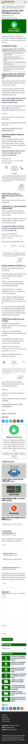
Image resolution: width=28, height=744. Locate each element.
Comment (4, 597)
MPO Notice (10, 6)
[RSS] (21, 708)
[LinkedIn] (21, 421)
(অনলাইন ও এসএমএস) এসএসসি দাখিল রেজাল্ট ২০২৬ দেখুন (18, 693)
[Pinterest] (14, 421)
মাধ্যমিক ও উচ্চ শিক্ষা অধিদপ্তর (9, 413)
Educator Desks (8, 554)
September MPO (6, 524)
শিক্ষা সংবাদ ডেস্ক (10, 16)
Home (4, 6)
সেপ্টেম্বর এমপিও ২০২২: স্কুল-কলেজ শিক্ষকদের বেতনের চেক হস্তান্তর (14, 63)
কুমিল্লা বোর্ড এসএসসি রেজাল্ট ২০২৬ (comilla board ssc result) (18, 670)
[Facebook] (3, 421)
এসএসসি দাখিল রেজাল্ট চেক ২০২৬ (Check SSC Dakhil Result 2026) (18, 687)
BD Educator (10, 736)
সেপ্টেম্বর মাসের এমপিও (17, 524)
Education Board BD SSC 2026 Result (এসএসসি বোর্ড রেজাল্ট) (18, 699)
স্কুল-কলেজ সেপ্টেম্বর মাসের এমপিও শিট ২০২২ (14, 66)
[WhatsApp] (10, 421)
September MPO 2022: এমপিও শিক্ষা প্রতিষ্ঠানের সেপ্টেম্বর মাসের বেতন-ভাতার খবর (14, 50)
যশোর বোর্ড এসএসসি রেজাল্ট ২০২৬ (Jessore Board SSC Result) (18, 658)
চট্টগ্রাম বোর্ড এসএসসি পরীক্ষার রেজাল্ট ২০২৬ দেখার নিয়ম (18, 663)
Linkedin (16, 453)
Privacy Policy (6, 719)
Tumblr (14, 456)
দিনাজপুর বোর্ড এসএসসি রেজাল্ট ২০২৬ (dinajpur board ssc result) (18, 675)
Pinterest (22, 453)
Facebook (6, 453)
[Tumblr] (18, 421)
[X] (6, 421)
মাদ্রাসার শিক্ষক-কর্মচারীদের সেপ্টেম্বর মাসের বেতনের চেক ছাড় (13, 54)
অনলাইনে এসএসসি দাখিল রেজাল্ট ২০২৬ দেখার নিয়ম (17, 681)
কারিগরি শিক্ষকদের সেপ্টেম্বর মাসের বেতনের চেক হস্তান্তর (13, 69)
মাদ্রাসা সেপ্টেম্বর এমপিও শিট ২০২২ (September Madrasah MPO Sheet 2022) (13, 58)
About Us (4, 715)
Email (4, 634)
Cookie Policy (6, 721)
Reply (4, 545)
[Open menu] (25, 2)
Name (4, 626)
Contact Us (5, 717)
